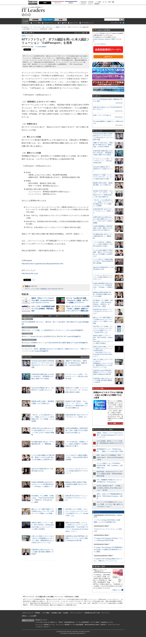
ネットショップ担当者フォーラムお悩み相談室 (69, 624)
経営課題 (35, 19)
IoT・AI (105, 2)
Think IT (60, 622)
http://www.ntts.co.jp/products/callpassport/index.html (42, 264)
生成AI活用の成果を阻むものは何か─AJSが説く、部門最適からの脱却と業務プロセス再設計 (42, 376)
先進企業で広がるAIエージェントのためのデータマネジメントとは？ (76, 498)
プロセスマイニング (50, 23)
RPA (65, 23)
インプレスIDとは (100, 44)
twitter (23, 14)
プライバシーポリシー (76, 613)
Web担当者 (83, 2)
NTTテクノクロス (30, 289)
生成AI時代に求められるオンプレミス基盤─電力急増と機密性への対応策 (42, 552)
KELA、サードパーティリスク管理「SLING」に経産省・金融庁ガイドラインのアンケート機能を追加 (77, 308)
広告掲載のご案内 (56, 613)
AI (60, 23)
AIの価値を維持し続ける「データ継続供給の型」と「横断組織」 (103, 236)
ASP (59, 289)
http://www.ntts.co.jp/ (30, 273)
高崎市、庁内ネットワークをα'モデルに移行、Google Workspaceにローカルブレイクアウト (42, 300)
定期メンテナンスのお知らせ (102, 115)
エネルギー (83, 3)
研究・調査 (111, 2)
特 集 (60, 19)
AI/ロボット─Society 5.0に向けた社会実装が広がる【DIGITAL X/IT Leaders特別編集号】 (51, 336)
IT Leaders (33, 10)
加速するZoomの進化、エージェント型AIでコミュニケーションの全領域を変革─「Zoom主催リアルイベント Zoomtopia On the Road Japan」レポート (76, 527)
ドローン (90, 3)
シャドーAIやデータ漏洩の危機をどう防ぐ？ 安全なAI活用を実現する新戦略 (76, 457)
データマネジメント (87, 23)
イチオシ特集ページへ (114, 423)
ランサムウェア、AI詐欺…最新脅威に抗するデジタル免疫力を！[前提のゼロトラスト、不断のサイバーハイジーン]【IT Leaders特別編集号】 (55, 350)
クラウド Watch (94, 622)
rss (29, 14)
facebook (26, 14)
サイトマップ (105, 613)
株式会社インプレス (41, 620)
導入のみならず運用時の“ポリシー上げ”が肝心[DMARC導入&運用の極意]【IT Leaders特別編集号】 (55, 342)
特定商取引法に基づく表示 (92, 613)
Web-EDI (54, 289)
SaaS (49, 289)
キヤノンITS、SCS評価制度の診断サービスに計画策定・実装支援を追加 (43, 308)
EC (62, 289)
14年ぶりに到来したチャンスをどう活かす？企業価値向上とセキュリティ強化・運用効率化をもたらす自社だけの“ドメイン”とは (103, 363)
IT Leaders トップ (27, 27)
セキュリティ (74, 23)
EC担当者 (90, 2)
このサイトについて (27, 613)
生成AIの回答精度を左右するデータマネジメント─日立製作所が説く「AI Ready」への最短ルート (42, 484)
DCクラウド (58, 3)
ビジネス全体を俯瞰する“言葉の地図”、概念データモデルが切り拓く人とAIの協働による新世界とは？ (42, 457)
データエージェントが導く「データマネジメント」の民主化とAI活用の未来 (76, 376)
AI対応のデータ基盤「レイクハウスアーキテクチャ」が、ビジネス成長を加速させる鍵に (76, 390)
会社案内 (65, 613)
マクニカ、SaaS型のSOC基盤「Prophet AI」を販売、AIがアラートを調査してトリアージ (77, 300)
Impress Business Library (101, 39)
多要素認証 (44, 289)
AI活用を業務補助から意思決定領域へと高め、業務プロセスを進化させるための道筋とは (76, 430)
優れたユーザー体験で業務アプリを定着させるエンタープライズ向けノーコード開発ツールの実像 (42, 511)
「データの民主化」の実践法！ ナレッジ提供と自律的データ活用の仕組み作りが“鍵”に (76, 444)
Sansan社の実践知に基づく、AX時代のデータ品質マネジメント (103, 169)
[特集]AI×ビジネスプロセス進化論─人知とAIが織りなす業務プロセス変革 (108, 395)
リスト (33, 49)
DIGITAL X (104, 624)
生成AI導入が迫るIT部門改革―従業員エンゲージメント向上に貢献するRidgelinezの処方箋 (76, 538)
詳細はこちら (117, 590)
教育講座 (97, 3)
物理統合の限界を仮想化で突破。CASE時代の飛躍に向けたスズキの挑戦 (76, 484)
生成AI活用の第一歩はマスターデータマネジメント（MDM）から (103, 211)
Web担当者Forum (69, 622)
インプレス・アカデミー (43, 627)
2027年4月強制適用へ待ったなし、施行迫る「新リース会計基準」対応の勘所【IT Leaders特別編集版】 (55, 323)
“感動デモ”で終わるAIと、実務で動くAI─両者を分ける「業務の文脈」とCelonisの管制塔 (76, 363)
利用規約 (37, 613)
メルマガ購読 (45, 613)
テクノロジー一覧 (39, 27)
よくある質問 (32, 616)
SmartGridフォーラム (107, 622)
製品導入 (71, 3)
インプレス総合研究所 (82, 622)
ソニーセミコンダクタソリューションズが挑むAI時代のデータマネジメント (76, 471)
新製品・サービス (61, 27)
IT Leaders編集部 (40, 46)
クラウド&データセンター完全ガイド (46, 622)
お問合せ (24, 616)
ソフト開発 (98, 2)
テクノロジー (48, 19)
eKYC (38, 289)
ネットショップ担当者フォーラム (45, 624)
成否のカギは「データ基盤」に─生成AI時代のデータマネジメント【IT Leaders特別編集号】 (53, 330)
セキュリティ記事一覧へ (81, 32)
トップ (25, 21)
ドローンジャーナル (113, 624)
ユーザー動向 (36, 23)
